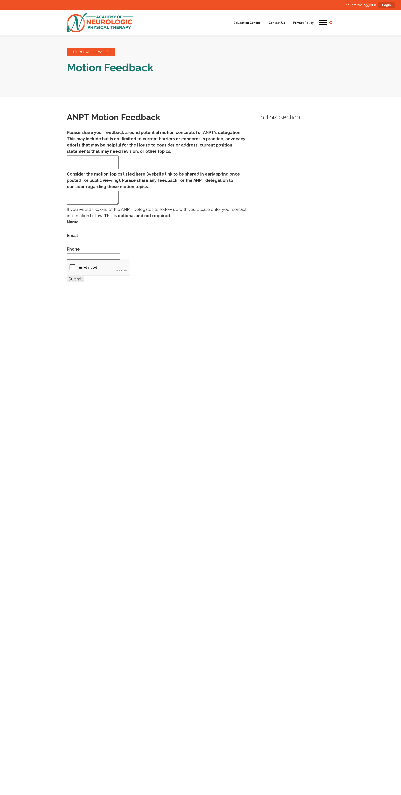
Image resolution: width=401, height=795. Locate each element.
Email (72, 235)
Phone (73, 249)
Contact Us (277, 22)
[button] (323, 23)
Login (386, 5)
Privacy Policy (303, 22)
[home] (100, 22)
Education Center (247, 22)
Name (73, 221)
